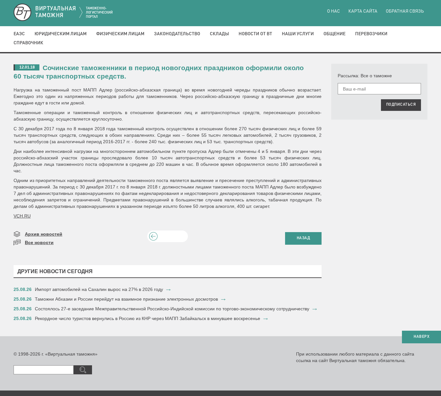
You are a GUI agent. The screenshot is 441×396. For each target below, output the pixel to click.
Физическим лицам (120, 34)
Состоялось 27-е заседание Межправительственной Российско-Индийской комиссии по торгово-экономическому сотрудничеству (172, 308)
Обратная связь (405, 11)
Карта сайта (362, 11)
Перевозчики (371, 34)
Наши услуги (298, 34)
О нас (333, 11)
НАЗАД (303, 238)
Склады (219, 34)
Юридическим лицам (61, 34)
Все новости (39, 242)
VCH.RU (22, 216)
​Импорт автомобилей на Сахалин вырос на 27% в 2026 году (99, 289)
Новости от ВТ (255, 34)
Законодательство (177, 34)
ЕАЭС (19, 34)
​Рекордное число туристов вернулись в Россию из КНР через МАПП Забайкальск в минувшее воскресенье (147, 318)
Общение (334, 34)
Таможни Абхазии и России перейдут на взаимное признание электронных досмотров (126, 299)
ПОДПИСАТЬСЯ (401, 105)
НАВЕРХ (421, 337)
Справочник (28, 43)
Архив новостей (43, 234)
